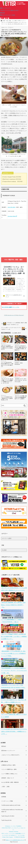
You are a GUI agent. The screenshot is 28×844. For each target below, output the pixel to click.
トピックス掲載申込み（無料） (9, 769)
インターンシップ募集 (7, 801)
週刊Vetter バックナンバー (8, 750)
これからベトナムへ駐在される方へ (10, 755)
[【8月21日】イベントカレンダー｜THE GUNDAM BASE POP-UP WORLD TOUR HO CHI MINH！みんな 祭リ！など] (12, 682)
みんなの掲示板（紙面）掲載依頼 (10, 782)
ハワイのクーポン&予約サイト (10, 835)
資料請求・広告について (7, 778)
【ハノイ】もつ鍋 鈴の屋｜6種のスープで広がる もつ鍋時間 (14, 715)
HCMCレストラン (4, 27)
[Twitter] (2, 18)
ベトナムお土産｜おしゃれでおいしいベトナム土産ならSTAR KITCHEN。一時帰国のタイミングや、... (14, 731)
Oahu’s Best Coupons (8, 837)
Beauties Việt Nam (14, 831)
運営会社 (3, 746)
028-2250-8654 (11, 207)
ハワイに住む (22, 835)
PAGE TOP (25, 817)
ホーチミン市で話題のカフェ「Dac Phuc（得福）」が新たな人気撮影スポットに (13, 701)
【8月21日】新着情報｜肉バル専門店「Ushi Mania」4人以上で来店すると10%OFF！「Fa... (13, 605)
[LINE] (8, 18)
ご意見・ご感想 (5, 786)
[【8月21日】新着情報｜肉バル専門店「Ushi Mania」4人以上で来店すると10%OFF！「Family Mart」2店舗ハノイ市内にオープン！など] (12, 600)
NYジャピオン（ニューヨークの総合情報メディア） (14, 833)
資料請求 (2, 12)
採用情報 (3, 796)
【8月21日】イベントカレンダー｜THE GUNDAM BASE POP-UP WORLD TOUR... (13, 686)
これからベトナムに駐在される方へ (9, 10)
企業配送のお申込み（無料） (8, 765)
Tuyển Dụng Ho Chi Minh (7, 816)
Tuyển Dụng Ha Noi (6, 820)
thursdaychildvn (12, 216)
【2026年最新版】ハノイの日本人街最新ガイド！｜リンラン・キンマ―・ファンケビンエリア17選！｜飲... (14, 670)
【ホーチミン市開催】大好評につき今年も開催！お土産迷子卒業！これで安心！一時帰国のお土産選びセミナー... (14, 637)
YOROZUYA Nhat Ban (20, 837)
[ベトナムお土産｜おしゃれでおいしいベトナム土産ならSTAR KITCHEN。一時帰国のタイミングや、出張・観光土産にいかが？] (12, 726)
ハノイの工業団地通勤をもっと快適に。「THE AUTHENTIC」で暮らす (12, 621)
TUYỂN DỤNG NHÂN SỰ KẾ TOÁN (10, 805)
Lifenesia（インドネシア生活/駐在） (14, 826)
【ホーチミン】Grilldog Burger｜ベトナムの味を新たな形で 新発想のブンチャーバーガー (14, 589)
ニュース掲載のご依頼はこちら (9, 773)
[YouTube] (4, 18)
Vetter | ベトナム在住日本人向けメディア (15, 840)
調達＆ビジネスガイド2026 (7, 15)
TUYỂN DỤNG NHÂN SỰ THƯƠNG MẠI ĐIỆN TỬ (12, 810)
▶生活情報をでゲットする (10, 307)
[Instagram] (6, 18)
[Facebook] (0, 18)
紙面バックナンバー (5, 8)
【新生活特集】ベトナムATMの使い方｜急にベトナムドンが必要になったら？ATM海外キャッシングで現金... (13, 653)
